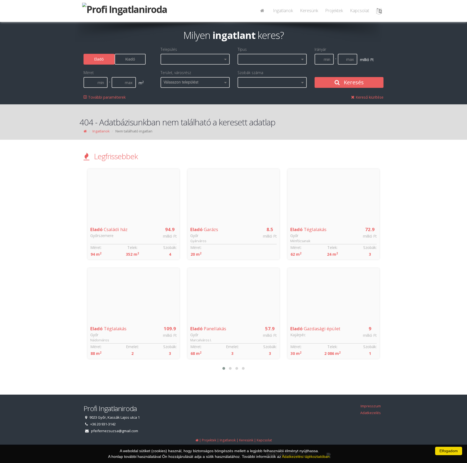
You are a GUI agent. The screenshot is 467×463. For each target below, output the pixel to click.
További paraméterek (106, 97)
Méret (89, 72)
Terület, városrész (176, 72)
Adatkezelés (370, 412)
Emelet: (132, 346)
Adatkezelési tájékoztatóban (306, 456)
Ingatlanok (283, 11)
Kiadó (130, 59)
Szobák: (170, 247)
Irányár (320, 49)
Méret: (96, 247)
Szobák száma (250, 72)
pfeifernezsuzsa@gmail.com (114, 430)
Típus (242, 49)
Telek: (132, 247)
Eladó (99, 59)
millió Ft (170, 236)
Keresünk (309, 11)
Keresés (353, 82)
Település (169, 49)
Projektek (334, 11)
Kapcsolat (359, 11)
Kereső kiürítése (369, 97)
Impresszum (371, 406)
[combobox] (195, 59)
